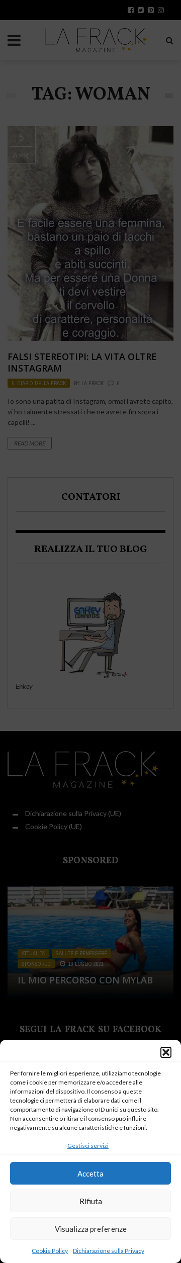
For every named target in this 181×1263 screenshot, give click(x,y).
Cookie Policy (50, 1250)
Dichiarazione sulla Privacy (108, 1250)
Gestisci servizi (88, 1145)
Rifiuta (90, 1201)
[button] (166, 1052)
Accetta (90, 1173)
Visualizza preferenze (91, 1228)
